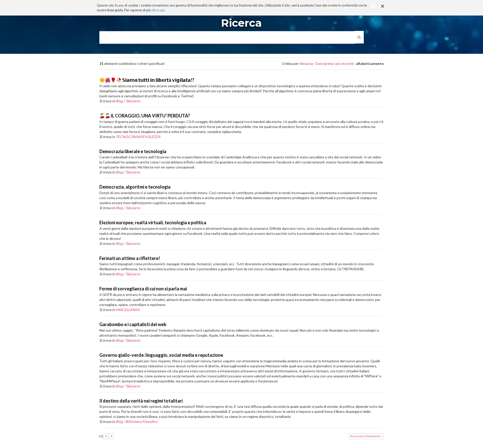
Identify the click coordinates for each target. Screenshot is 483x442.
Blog (119, 101)
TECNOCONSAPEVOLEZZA (138, 137)
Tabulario (133, 101)
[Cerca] (359, 37)
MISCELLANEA (128, 309)
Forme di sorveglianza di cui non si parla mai (143, 288)
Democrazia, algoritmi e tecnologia (135, 187)
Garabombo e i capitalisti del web (132, 324)
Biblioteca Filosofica (141, 421)
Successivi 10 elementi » (366, 436)
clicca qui (158, 10)
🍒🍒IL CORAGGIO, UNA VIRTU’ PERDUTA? (144, 115)
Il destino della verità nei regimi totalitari (141, 401)
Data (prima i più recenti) (334, 63)
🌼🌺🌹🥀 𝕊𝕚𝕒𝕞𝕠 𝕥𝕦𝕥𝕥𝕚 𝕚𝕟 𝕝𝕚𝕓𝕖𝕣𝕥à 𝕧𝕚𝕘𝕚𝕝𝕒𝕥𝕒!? (146, 80)
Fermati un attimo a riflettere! (129, 258)
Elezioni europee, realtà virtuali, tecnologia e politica (152, 222)
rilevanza (306, 63)
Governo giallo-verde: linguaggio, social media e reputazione (161, 355)
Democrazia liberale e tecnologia (132, 151)
